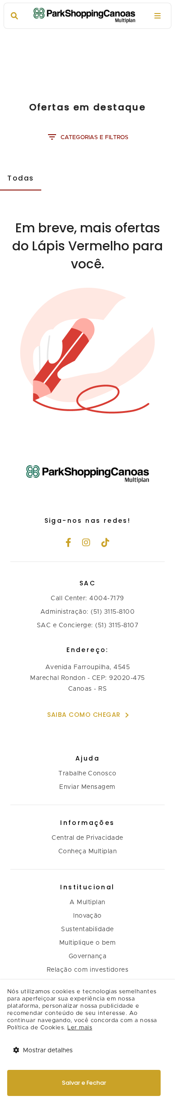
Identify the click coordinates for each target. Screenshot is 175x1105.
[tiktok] (105, 543)
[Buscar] (14, 16)
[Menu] (157, 16)
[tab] (20, 177)
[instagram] (86, 543)
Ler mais (79, 1028)
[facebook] (69, 543)
